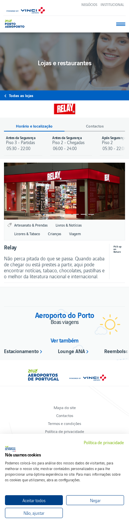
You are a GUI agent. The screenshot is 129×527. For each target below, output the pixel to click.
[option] (64, 191)
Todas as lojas (21, 95)
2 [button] (45, 214)
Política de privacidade (64, 431)
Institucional (112, 4)
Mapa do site (65, 407)
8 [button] (91, 214)
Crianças (54, 234)
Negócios (89, 4)
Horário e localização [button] (34, 126)
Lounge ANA (71, 350)
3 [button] (53, 214)
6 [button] (76, 214)
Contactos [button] (95, 126)
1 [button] (38, 214)
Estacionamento (21, 350)
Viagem (75, 234)
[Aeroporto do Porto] (16, 24)
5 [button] (68, 214)
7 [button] (83, 214)
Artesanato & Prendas (31, 225)
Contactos (64, 415)
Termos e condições (64, 423)
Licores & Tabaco (27, 234)
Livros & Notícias (69, 225)
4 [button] (61, 214)
